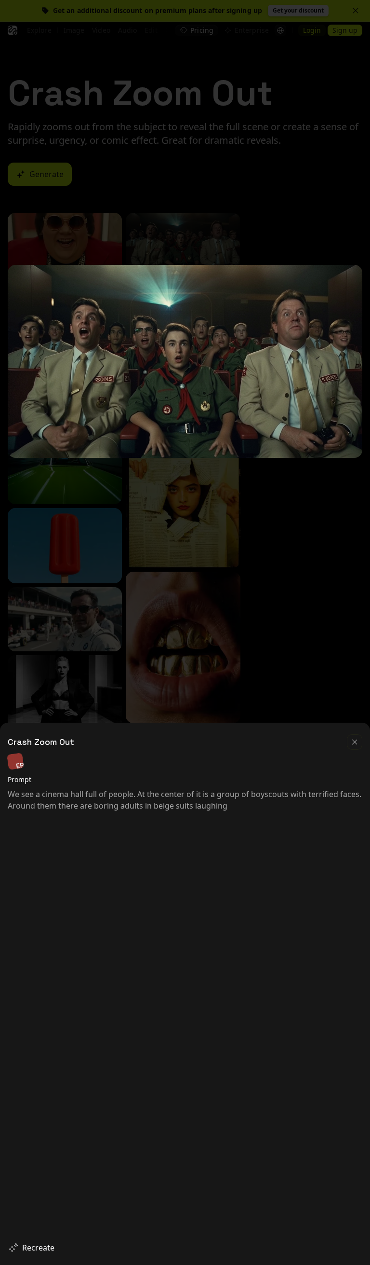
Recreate (38, 1247)
